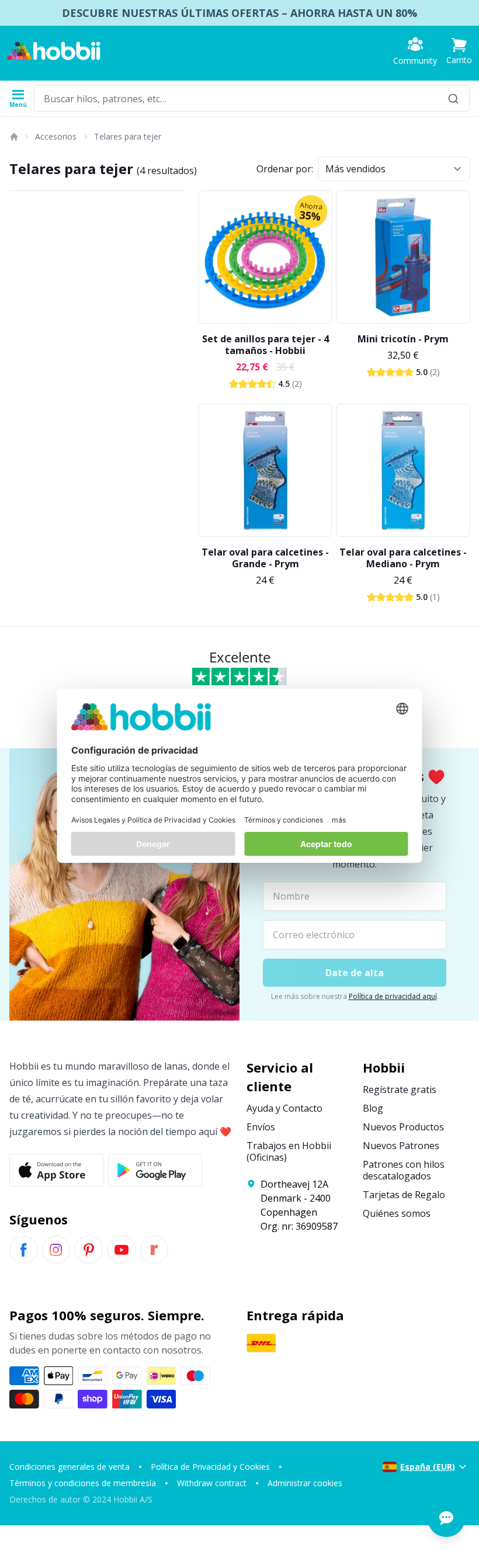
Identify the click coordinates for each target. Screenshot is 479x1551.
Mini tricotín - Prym (403, 338)
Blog (373, 1108)
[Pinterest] (89, 1250)
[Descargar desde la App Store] (56, 1170)
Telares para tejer (127, 136)
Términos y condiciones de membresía (82, 1482)
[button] (459, 51)
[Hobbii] (53, 50)
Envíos (261, 1126)
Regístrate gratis (399, 1089)
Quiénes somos (397, 1213)
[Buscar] (453, 98)
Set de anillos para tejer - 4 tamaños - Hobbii (265, 344)
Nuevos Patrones (401, 1145)
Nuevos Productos (403, 1126)
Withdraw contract (212, 1482)
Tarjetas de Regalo (404, 1194)
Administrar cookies (305, 1482)
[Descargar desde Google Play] (155, 1170)
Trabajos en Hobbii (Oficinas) (289, 1151)
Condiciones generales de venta (69, 1466)
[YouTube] (121, 1250)
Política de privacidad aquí (393, 996)
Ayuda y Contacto (284, 1108)
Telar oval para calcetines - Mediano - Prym (403, 558)
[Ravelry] (154, 1250)
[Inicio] (13, 136)
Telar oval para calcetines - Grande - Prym (265, 558)
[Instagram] (56, 1250)
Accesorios (56, 136)
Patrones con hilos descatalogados (404, 1170)
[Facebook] (23, 1250)
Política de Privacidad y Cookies (210, 1466)
